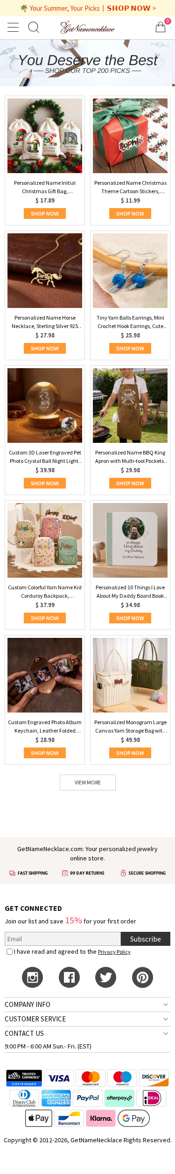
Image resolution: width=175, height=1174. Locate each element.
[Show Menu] (14, 27)
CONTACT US (24, 1033)
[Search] (34, 26)
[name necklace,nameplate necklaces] (87, 26)
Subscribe (145, 938)
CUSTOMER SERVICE (35, 1018)
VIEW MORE (88, 782)
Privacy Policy (114, 951)
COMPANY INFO (27, 1004)
